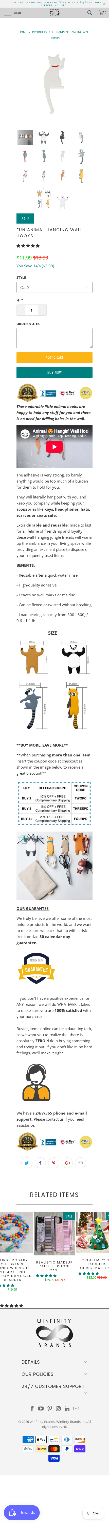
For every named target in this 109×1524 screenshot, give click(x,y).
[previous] (21, 84)
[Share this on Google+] (67, 1162)
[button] (28, 245)
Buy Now (54, 372)
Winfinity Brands (42, 1421)
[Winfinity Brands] (54, 13)
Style (21, 277)
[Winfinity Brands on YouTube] (41, 1408)
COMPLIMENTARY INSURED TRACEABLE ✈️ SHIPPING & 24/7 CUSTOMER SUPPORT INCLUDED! (54, 4)
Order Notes (28, 323)
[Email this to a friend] (80, 1162)
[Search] (91, 12)
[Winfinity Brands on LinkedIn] (67, 1408)
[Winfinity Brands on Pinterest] (50, 1408)
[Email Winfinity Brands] (76, 1408)
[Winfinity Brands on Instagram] (59, 1408)
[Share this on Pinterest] (53, 1162)
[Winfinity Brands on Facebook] (32, 1408)
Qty (19, 299)
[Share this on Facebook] (40, 1162)
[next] (88, 84)
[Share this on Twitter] (26, 1162)
